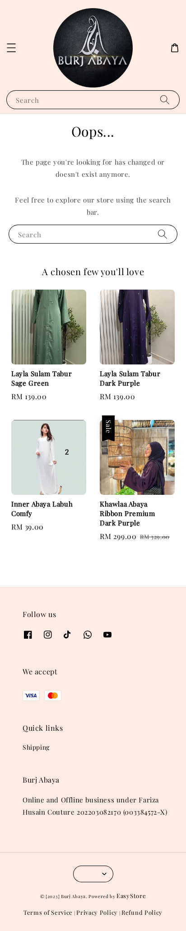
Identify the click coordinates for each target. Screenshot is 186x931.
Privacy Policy (97, 912)
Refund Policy (142, 912)
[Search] (164, 99)
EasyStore (131, 895)
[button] (11, 48)
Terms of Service (48, 912)
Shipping (36, 747)
